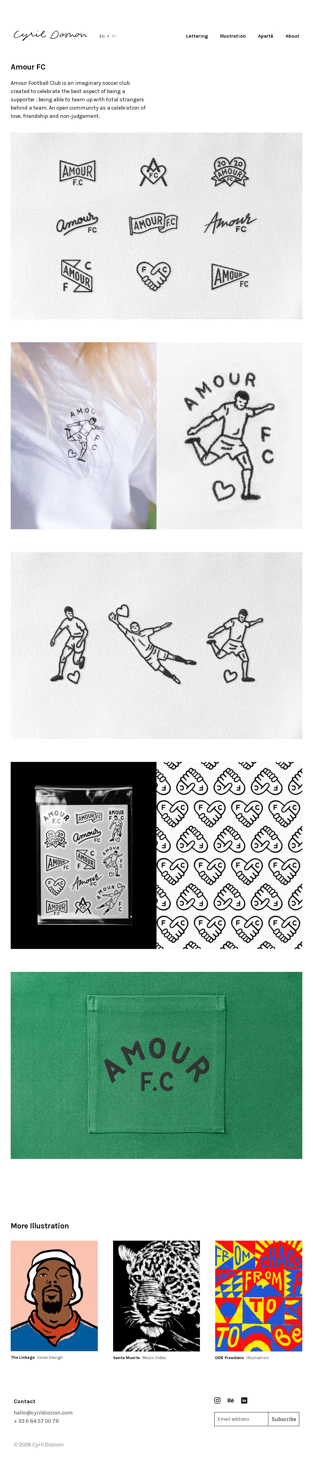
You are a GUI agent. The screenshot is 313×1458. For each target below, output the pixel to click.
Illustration (233, 36)
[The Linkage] (54, 1296)
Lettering (197, 36)
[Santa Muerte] (156, 1296)
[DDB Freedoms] (258, 1296)
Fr (114, 36)
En (102, 36)
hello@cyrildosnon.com (43, 1412)
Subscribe (283, 1419)
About (292, 36)
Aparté (265, 36)
